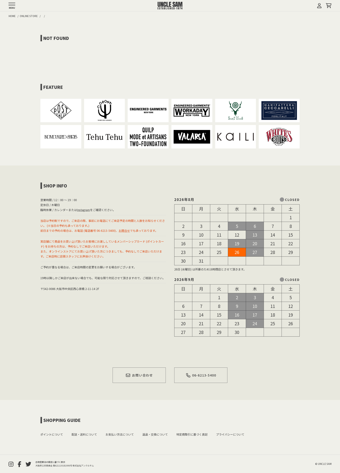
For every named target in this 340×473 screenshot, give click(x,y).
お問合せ (124, 230)
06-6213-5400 (204, 375)
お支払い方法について (120, 434)
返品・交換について (155, 434)
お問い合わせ (142, 375)
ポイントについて (51, 434)
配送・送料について (84, 434)
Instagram (83, 210)
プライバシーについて (230, 434)
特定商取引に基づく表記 (192, 434)
